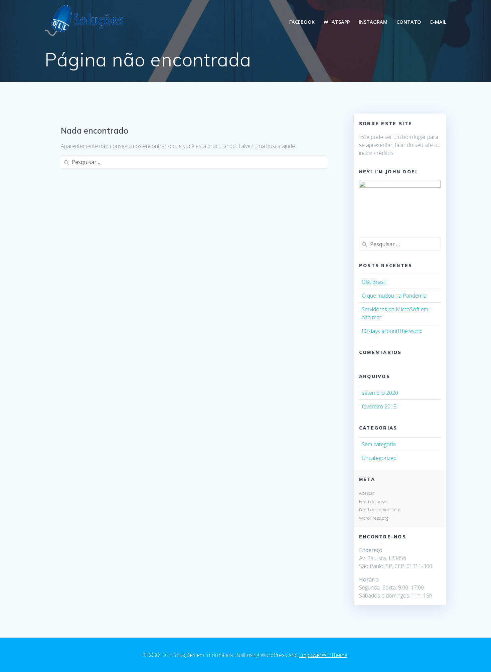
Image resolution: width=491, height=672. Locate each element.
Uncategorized (379, 458)
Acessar (366, 493)
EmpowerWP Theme (323, 655)
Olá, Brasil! (374, 282)
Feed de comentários (380, 510)
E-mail (438, 22)
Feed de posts (373, 501)
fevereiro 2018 (379, 406)
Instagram (373, 22)
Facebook (302, 22)
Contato (408, 22)
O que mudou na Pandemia (394, 295)
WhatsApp (337, 22)
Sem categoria (379, 444)
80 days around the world (392, 331)
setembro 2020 (380, 392)
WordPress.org (373, 518)
